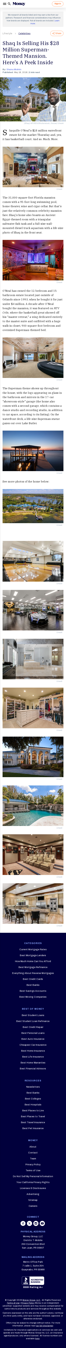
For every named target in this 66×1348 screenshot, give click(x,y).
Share (58, 33)
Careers (33, 1206)
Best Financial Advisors (33, 1068)
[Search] (9, 4)
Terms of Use (33, 1170)
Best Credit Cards (33, 979)
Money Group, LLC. (32, 1300)
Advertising (33, 1194)
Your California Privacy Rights (33, 1182)
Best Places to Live (33, 1110)
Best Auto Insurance (33, 1039)
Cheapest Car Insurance (33, 1045)
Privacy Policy (33, 1164)
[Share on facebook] (23, 1223)
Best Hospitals (33, 1104)
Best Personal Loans (33, 1033)
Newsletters (33, 1087)
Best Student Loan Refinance (33, 1021)
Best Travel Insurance (33, 1122)
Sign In (57, 4)
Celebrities (24, 33)
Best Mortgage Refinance (33, 967)
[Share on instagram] (35, 1223)
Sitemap (33, 1200)
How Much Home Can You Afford (33, 961)
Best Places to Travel (33, 1116)
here (37, 1338)
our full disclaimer (44, 1326)
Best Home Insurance (33, 1051)
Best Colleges (33, 1099)
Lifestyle (7, 33)
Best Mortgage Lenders (33, 955)
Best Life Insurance (33, 1057)
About (33, 1147)
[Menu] (5, 4)
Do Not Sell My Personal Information (33, 1176)
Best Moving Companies (33, 997)
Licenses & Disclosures (33, 1188)
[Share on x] (29, 1223)
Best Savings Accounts (33, 991)
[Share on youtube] (42, 1223)
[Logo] (19, 4)
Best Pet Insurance (33, 1128)
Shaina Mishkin (14, 69)
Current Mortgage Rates (33, 949)
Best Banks (33, 985)
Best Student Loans (33, 1015)
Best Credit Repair (33, 1027)
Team (33, 1158)
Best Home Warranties (33, 1063)
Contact (33, 1153)
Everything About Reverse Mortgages (33, 973)
